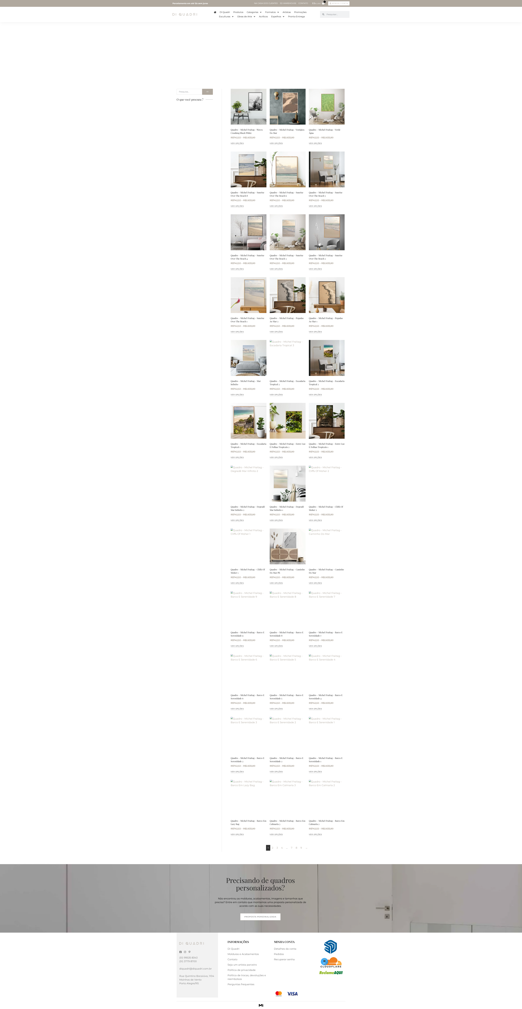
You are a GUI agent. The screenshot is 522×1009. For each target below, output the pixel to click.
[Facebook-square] (180, 952)
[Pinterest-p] (189, 952)
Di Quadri (225, 12)
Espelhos (276, 16)
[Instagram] (185, 952)
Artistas (287, 12)
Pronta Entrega (296, 16)
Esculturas (224, 16)
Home (179, 43)
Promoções (300, 12)
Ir (207, 92)
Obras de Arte (244, 16)
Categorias (252, 12)
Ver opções (237, 143)
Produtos (238, 12)
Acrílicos (263, 16)
